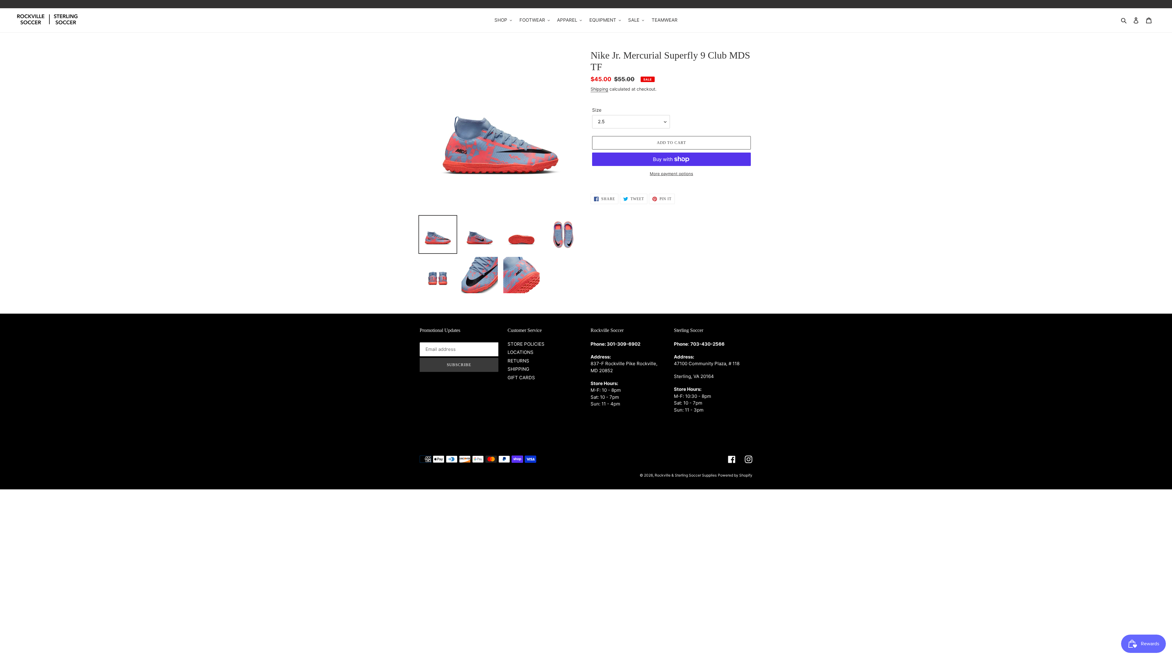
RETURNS (518, 361)
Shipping (599, 89)
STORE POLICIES (526, 344)
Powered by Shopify (735, 475)
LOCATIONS (521, 352)
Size (597, 110)
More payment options (671, 173)
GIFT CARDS (521, 377)
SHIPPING (518, 369)
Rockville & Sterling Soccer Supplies (686, 475)
